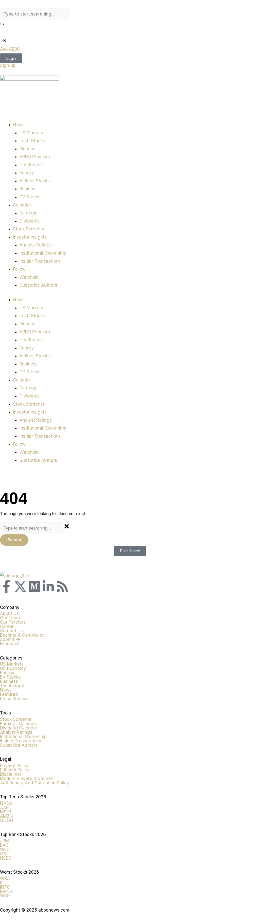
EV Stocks (30, 196)
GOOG (6, 820)
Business (29, 188)
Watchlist (29, 277)
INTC (5, 887)
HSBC (5, 858)
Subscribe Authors (38, 285)
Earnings (28, 212)
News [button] (19, 124)
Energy (27, 172)
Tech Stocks (32, 140)
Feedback (10, 643)
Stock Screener (28, 228)
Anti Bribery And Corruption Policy (34, 782)
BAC (4, 845)
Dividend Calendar (18, 727)
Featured (9, 694)
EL (2, 882)
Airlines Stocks (35, 180)
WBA (5, 878)
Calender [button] (22, 205)
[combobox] (34, 14)
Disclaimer (10, 774)
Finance (28, 148)
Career (7, 626)
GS (3, 853)
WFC (5, 849)
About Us (9, 613)
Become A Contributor (22, 635)
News (6, 690)
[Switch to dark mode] (4, 40)
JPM (4, 840)
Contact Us (11, 630)
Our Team (10, 617)
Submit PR (10, 639)
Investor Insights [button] (30, 237)
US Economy (13, 668)
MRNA (6, 891)
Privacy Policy (14, 765)
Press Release (14, 698)
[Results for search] (130, 24)
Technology (12, 685)
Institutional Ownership (43, 253)
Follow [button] (19, 269)
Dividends (30, 221)
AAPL (5, 807)
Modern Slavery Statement (27, 778)
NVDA (6, 803)
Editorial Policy (15, 769)
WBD (5, 895)
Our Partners (13, 622)
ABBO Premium (35, 156)
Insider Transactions (40, 261)
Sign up (7, 65)
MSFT (6, 811)
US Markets (31, 132)
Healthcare (31, 164)
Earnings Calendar (18, 723)
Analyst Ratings (36, 244)
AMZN (6, 816)
